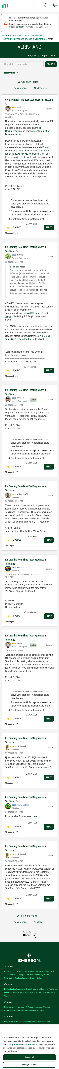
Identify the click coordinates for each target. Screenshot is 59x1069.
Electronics (10, 974)
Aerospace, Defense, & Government (39, 971)
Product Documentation (25, 1021)
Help (53, 55)
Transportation (36, 977)
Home (4, 35)
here (35, 816)
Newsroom (10, 1010)
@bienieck (14, 266)
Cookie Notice (30, 1044)
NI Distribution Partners (13, 988)
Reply (49, 227)
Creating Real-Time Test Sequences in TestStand (29, 99)
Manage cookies (29, 1064)
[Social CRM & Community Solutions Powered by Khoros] (29, 934)
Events (41, 1010)
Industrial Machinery (35, 974)
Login (44, 55)
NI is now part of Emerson (14, 1006)
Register (32, 55)
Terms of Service (19, 992)
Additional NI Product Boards (17, 39)
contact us (20, 26)
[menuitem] (46, 5)
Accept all (29, 1057)
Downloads (8, 1021)
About (30, 1006)
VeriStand (40, 39)
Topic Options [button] (10, 72)
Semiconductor (21, 977)
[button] (8, 228)
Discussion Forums (33, 35)
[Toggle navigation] (14, 6)
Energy (21, 974)
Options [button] (49, 109)
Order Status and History (36, 988)
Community (15, 35)
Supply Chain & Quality (27, 1010)
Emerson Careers (43, 1006)
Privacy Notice (13, 1044)
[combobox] (23, 64)
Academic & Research (13, 971)
